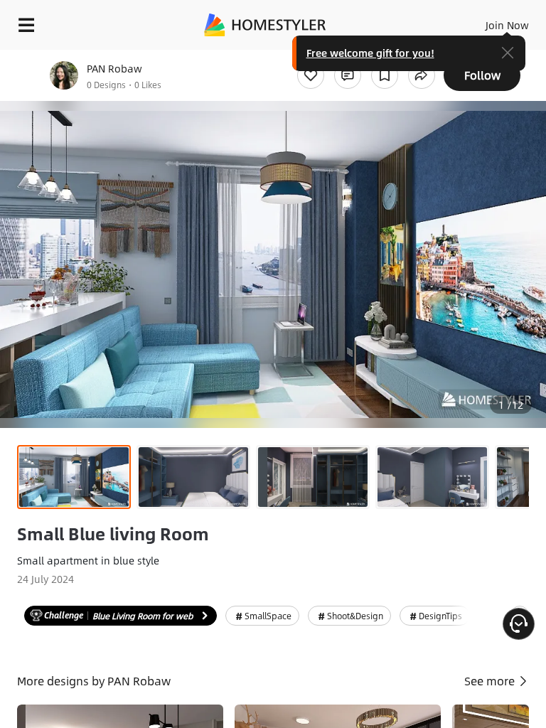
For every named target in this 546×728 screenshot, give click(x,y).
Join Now (507, 25)
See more (491, 681)
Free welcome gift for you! (370, 53)
